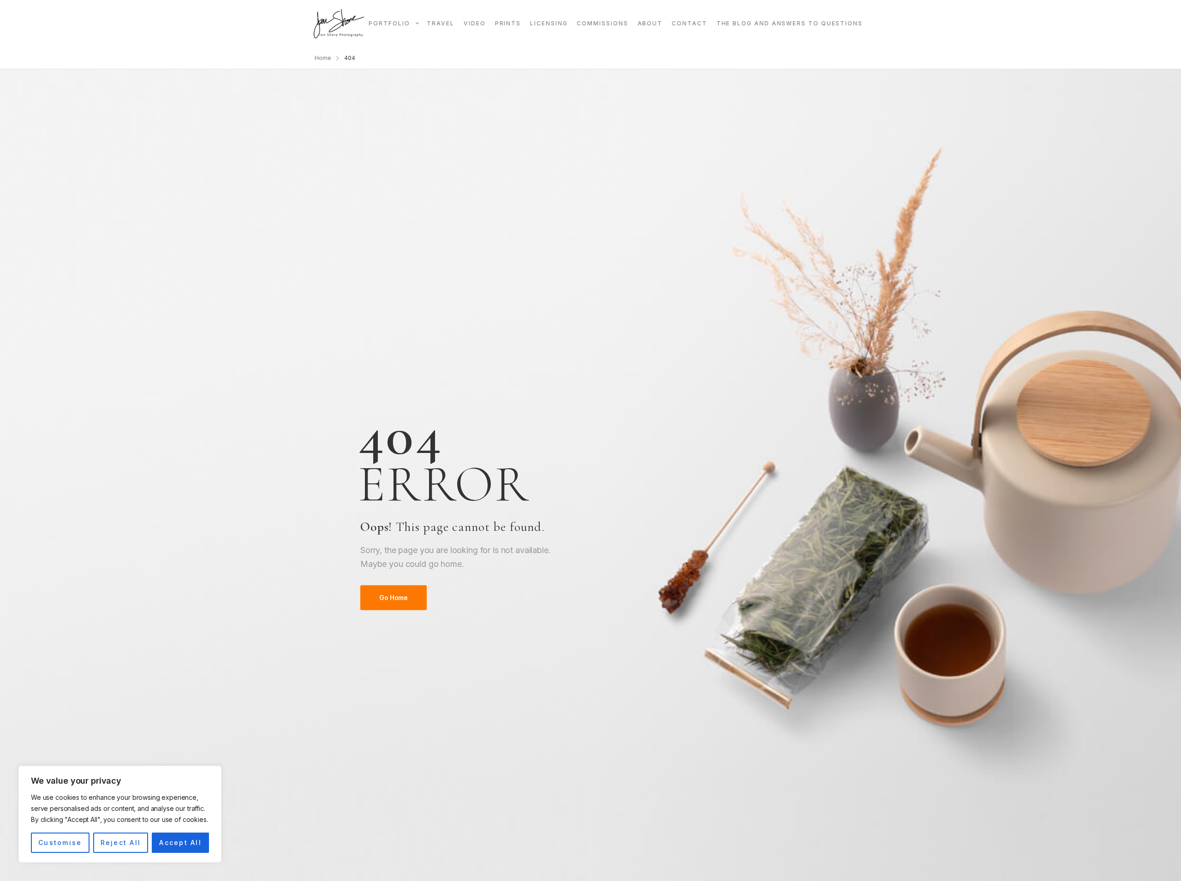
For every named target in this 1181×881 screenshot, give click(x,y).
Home (323, 57)
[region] (119, 814)
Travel (440, 23)
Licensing (548, 23)
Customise (60, 842)
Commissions (602, 23)
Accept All (180, 842)
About (650, 23)
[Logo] (339, 23)
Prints (508, 23)
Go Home (393, 597)
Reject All (121, 842)
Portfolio (389, 23)
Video (475, 23)
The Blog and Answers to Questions (789, 23)
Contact (689, 23)
